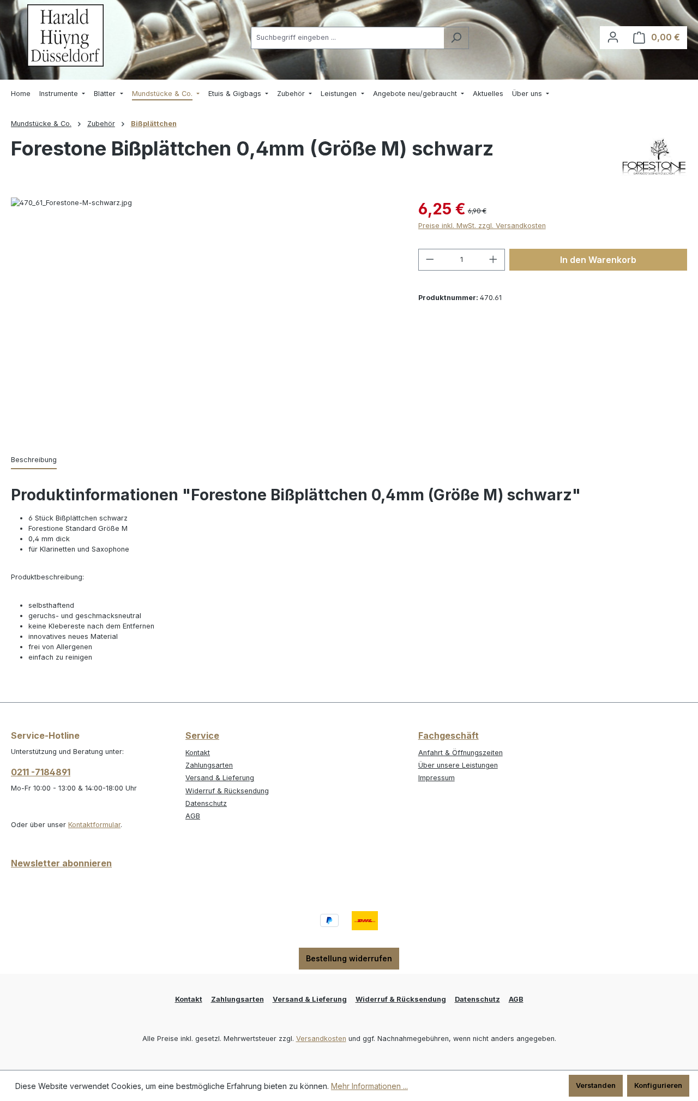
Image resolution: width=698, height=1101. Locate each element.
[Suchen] (456, 38)
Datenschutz (206, 803)
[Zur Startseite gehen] (65, 35)
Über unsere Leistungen (458, 765)
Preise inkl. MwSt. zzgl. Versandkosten (482, 226)
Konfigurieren (658, 1085)
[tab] (34, 460)
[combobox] (347, 38)
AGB (192, 816)
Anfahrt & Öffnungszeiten (460, 753)
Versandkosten (321, 1038)
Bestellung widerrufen (349, 958)
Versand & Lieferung (219, 778)
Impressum (436, 778)
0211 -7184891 (40, 772)
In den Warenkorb (598, 259)
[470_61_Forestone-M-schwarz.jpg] (203, 315)
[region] (203, 315)
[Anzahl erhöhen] (493, 260)
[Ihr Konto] (613, 37)
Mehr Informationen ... (369, 1086)
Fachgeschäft (448, 735)
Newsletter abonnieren (61, 863)
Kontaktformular (94, 825)
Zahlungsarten (209, 765)
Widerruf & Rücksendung (227, 791)
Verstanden (596, 1085)
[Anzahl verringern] (429, 260)
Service (202, 735)
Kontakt (197, 753)
